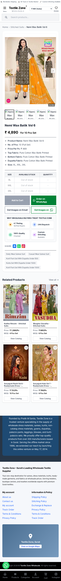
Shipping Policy (39, 497)
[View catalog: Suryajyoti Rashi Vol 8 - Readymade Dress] (16, 373)
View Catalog (16, 338)
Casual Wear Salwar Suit (39, 254)
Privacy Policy (9, 518)
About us (6, 497)
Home (5, 27)
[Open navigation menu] (4, 8)
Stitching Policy (39, 501)
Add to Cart (17, 200)
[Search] (6, 17)
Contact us (7, 501)
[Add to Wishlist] (26, 288)
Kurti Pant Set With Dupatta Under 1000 (22, 267)
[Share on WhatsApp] (19, 246)
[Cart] (45, 574)
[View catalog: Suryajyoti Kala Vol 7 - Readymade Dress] (45, 373)
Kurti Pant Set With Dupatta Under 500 (22, 258)
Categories (25, 577)
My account (8, 505)
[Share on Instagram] (23, 246)
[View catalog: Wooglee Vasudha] (45, 313)
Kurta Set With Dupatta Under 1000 (21, 263)
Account (35, 577)
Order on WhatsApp (41, 200)
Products (15, 577)
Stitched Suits (17, 27)
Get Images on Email (17, 210)
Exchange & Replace (42, 505)
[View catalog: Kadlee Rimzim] (16, 313)
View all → (54, 279)
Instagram (56, 577)
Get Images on (41, 210)
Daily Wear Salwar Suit (15, 254)
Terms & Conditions (11, 513)
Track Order (8, 509)
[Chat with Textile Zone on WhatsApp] (5, 565)
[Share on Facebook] (14, 246)
